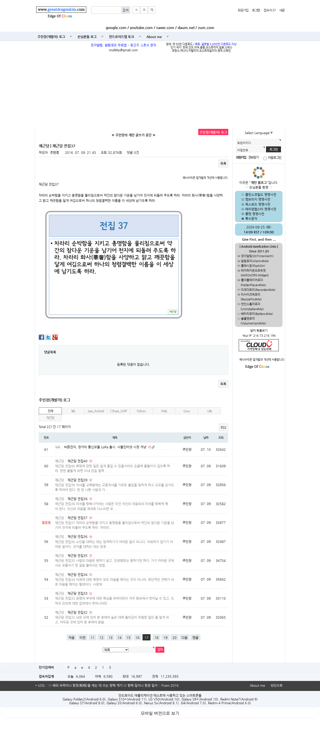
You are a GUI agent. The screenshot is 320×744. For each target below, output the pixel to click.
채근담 (50, 418)
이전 (83, 637)
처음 (71, 637)
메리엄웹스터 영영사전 (260, 209)
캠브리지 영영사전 (257, 199)
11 (92, 637)
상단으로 (276, 685)
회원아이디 (244, 143)
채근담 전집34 (78, 574)
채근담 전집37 (78, 518)
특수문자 (251, 218)
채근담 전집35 (78, 555)
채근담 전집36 (78, 536)
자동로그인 (274, 158)
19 (166, 637)
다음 (185, 637)
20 (174, 637)
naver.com (165, 28)
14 (120, 637)
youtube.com (141, 28)
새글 (281, 10)
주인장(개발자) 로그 (51, 37)
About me (154, 37)
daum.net (186, 28)
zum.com (206, 28)
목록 (223, 163)
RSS (223, 427)
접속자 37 (270, 10)
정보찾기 (253, 157)
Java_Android (96, 411)
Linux (187, 411)
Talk (73, 411)
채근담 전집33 (78, 593)
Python (141, 411)
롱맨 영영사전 (254, 214)
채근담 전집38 (78, 499)
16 (138, 637)
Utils (209, 411)
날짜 (205, 437)
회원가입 (243, 10)
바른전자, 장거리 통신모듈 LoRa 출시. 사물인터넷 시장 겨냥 (105, 447)
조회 (220, 437)
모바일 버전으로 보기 (160, 713)
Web (164, 411)
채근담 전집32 (78, 612)
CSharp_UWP (118, 411)
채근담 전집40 (78, 461)
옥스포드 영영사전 (257, 204)
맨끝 (195, 637)
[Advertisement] (160, 91)
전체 (50, 411)
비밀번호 (242, 150)
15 (128, 637)
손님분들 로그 (87, 37)
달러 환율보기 (259, 330)
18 (156, 637)
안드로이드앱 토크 (121, 37)
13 (110, 637)
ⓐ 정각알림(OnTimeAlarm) (256, 256)
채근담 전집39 (78, 480)
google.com (116, 28)
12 (102, 637)
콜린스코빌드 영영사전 (260, 194)
